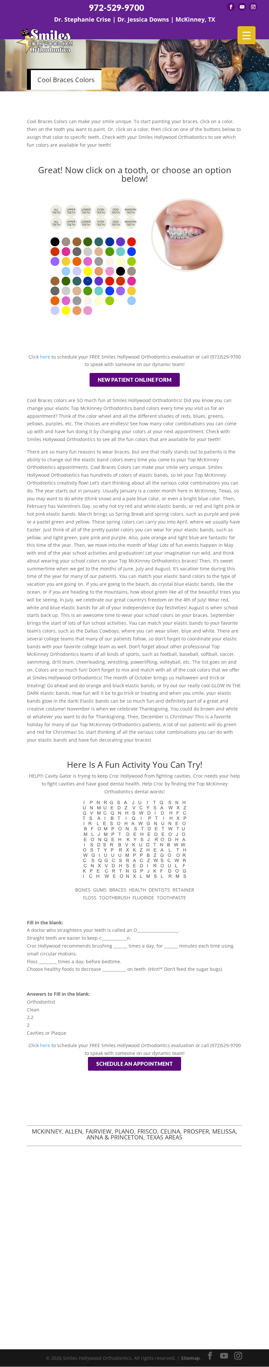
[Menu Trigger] (247, 35)
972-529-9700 (116, 7)
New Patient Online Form (135, 380)
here (44, 357)
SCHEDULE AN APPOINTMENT (134, 1064)
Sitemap (190, 1358)
